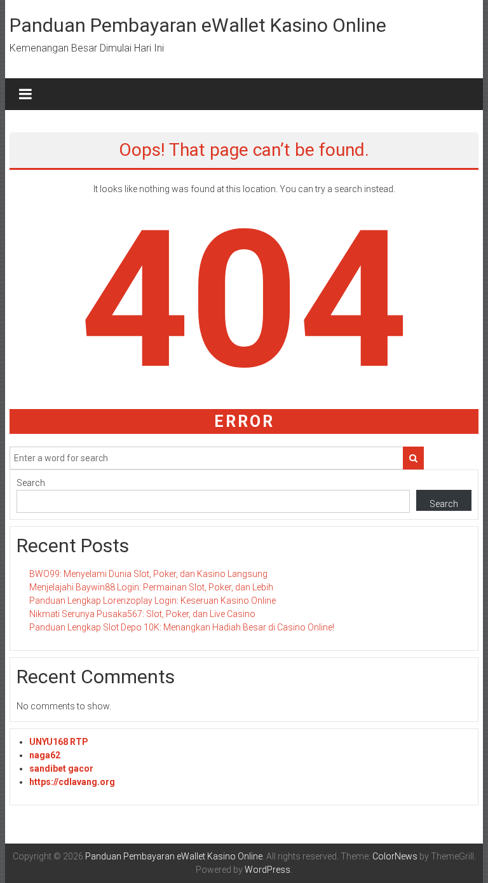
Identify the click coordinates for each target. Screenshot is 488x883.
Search (31, 483)
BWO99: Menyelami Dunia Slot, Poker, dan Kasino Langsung (148, 574)
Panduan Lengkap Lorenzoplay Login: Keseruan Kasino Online (152, 600)
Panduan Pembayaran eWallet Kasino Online (198, 25)
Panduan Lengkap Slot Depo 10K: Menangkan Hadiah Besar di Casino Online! (181, 627)
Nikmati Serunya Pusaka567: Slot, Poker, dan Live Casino (142, 614)
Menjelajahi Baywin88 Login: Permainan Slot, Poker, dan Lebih (151, 587)
